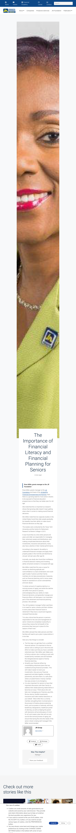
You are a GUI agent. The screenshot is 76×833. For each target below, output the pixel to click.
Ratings (38, 755)
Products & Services (42, 11)
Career (40, 4)
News (7, 4)
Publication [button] (67, 11)
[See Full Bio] (43, 731)
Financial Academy (25, 3)
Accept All (53, 823)
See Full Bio (38, 731)
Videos (15, 4)
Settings (63, 823)
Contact (49, 4)
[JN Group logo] (9, 10)
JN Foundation (56, 11)
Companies (30, 11)
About (21, 11)
